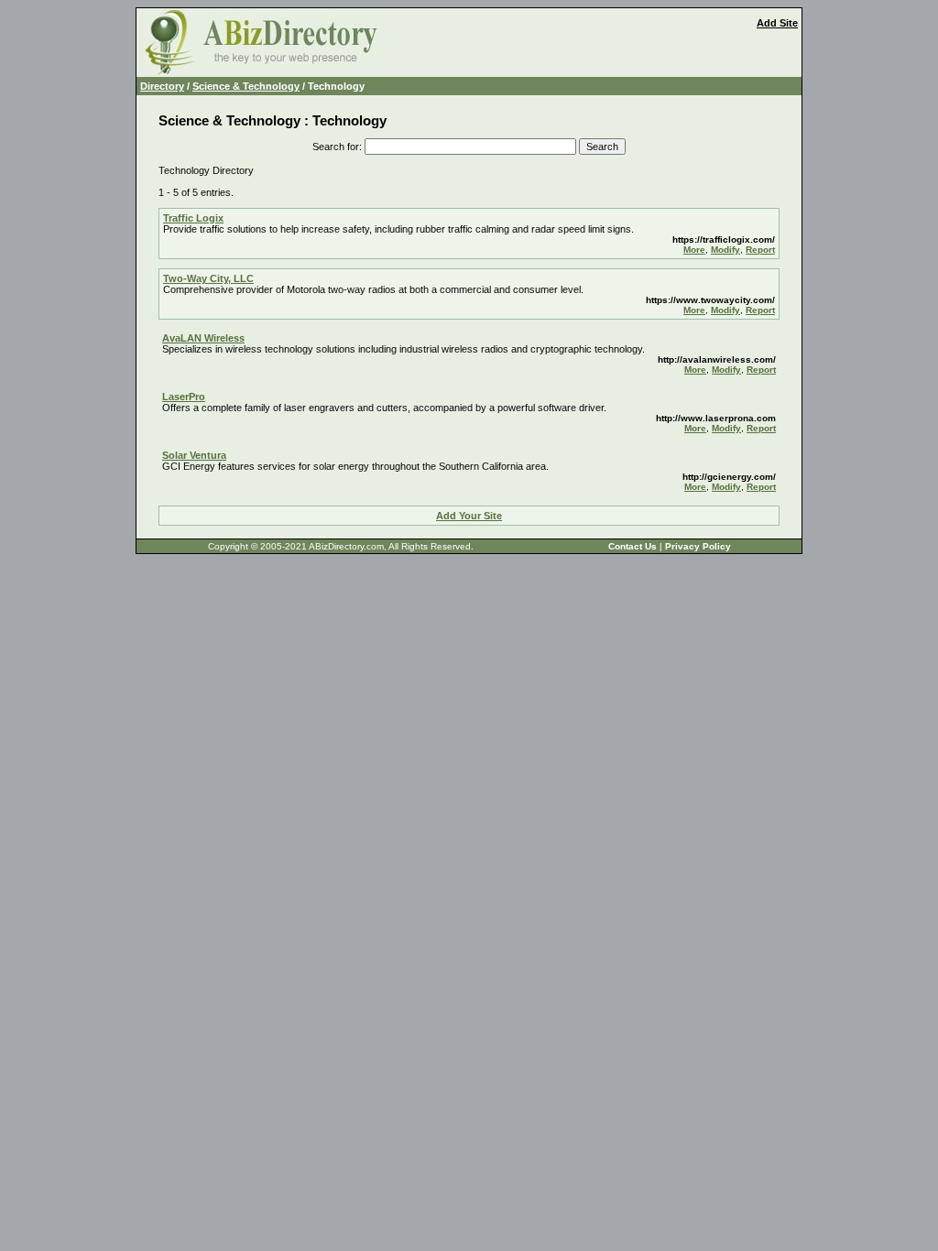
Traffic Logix (193, 217)
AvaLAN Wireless (203, 337)
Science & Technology (246, 86)
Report (760, 250)
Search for (335, 146)
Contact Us (632, 546)
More (694, 250)
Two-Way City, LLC (208, 278)
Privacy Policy (698, 546)
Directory (162, 86)
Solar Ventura (194, 455)
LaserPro (183, 396)
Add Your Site (469, 515)
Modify (725, 250)
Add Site (777, 22)
